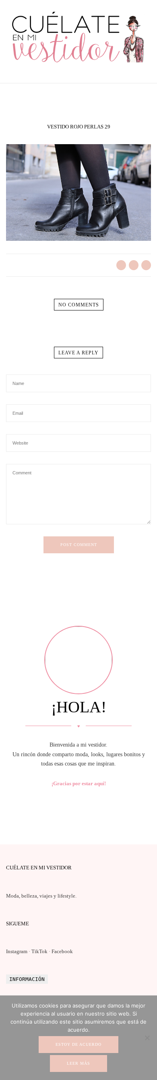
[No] (147, 1038)
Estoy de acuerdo (78, 1044)
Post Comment (78, 544)
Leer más (78, 1063)
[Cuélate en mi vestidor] (78, 64)
